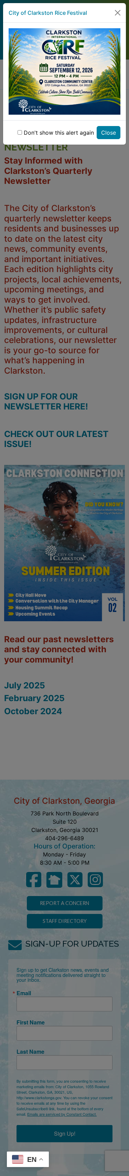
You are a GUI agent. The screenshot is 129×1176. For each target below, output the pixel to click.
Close (108, 132)
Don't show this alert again (59, 132)
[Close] (117, 12)
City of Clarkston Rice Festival (48, 12)
